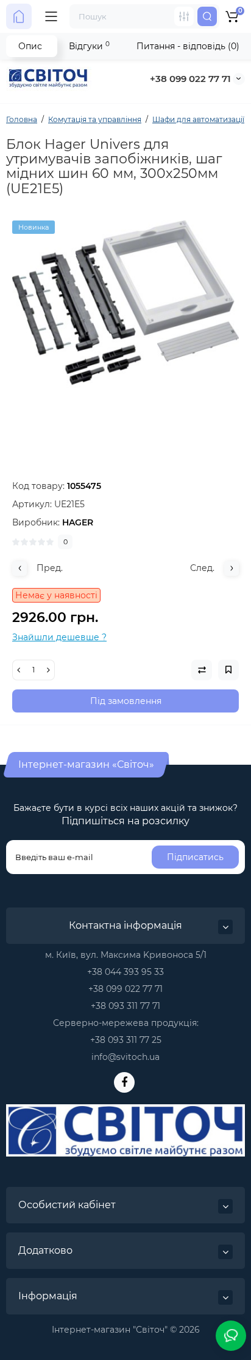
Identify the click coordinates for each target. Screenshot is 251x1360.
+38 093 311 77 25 (125, 1039)
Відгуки (89, 46)
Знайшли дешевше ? (59, 637)
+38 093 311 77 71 (125, 1005)
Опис (30, 46)
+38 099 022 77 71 (190, 78)
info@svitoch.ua (125, 1056)
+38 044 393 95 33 (125, 971)
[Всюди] (184, 16)
